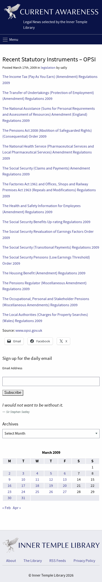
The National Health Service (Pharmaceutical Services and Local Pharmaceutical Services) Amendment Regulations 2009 (48, 152)
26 (51, 491)
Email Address (12, 368)
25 (37, 491)
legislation (48, 67)
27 (65, 491)
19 (51, 485)
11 (37, 479)
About (11, 560)
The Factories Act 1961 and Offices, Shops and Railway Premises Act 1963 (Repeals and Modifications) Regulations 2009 (49, 190)
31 (23, 498)
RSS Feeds (57, 560)
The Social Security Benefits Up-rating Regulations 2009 (46, 222)
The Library (32, 560)
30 (9, 498)
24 (23, 491)
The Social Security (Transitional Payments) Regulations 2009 (50, 247)
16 (9, 485)
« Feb (6, 508)
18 (37, 485)
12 (51, 479)
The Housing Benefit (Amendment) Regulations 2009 (43, 273)
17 (23, 485)
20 (65, 485)
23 (9, 491)
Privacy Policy (84, 560)
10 (23, 479)
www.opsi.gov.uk (28, 330)
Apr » (17, 508)
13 (65, 479)
